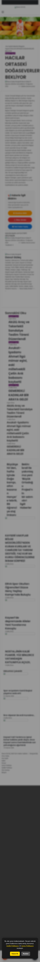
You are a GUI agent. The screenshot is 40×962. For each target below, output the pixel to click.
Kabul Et (15, 954)
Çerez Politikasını (27, 946)
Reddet (25, 954)
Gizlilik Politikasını (12, 946)
